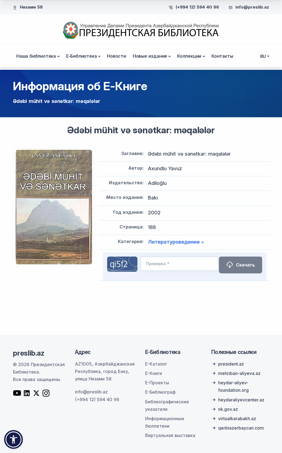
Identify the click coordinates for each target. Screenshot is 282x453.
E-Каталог (156, 364)
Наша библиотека (36, 56)
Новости (116, 56)
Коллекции (189, 56)
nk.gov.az (228, 409)
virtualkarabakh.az (237, 418)
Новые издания (150, 56)
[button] (13, 439)
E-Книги (153, 373)
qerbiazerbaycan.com (241, 428)
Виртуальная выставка (170, 435)
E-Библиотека (81, 56)
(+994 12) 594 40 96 (197, 7)
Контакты (222, 56)
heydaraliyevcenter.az (241, 400)
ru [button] (263, 56)
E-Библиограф (160, 392)
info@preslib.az (252, 7)
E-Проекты (157, 382)
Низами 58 (31, 7)
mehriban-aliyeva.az (239, 373)
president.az (231, 364)
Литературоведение (174, 242)
